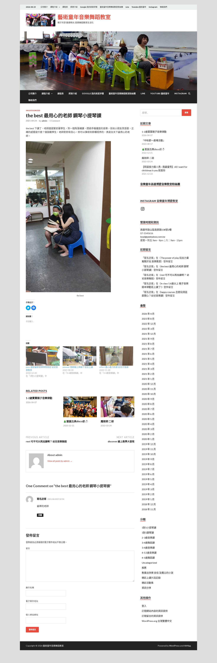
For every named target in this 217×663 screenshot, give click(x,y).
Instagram (153, 7)
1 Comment (54, 121)
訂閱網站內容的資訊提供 (155, 610)
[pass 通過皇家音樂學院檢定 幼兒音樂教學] (43, 356)
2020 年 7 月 (148, 409)
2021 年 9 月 (148, 338)
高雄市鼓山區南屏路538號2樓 (156, 229)
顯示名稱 (30, 587)
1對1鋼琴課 (148, 532)
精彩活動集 (148, 582)
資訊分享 (146, 587)
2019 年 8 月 (148, 464)
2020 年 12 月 (149, 383)
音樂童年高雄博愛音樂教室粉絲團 (160, 184)
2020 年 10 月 (149, 393)
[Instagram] (142, 208)
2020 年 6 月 (148, 414)
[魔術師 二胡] (117, 418)
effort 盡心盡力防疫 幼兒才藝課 (113, 367)
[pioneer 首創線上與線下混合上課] (79, 356)
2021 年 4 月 (148, 363)
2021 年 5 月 (148, 358)
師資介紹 (74, 7)
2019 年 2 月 (148, 494)
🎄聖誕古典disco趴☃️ (75, 421)
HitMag (187, 645)
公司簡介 (44, 7)
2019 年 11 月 (149, 449)
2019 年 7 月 (148, 469)
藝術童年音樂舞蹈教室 (84, 17)
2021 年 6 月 (148, 353)
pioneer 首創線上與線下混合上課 (78, 367)
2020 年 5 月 (148, 419)
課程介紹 (53, 7)
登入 (144, 605)
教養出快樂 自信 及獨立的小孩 (157, 572)
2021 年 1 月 (148, 378)
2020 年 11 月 (149, 388)
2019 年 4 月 (148, 484)
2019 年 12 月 (149, 444)
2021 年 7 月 (148, 348)
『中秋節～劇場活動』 (153, 140)
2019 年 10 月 (149, 454)
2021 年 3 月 (148, 368)
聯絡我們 (163, 7)
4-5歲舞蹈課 (148, 557)
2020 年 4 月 (148, 424)
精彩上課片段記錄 (151, 577)
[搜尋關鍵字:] (165, 112)
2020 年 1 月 (148, 439)
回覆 (40, 515)
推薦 (144, 567)
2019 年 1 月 (148, 499)
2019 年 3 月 (148, 489)
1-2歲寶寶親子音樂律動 (39, 398)
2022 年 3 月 (148, 328)
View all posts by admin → (59, 460)
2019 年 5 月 (148, 479)
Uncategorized (33, 110)
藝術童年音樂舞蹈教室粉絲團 (111, 7)
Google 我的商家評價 (88, 7)
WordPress (174, 645)
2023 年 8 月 (148, 318)
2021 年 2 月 (148, 373)
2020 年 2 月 (148, 434)
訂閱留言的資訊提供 (152, 615)
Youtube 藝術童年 (139, 7)
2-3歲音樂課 (148, 537)
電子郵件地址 (32, 601)
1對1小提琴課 (149, 527)
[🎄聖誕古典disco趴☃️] (80, 418)
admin (44, 121)
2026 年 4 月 (148, 313)
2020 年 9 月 (148, 399)
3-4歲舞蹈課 (148, 542)
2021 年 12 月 (149, 333)
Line (127, 7)
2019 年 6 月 (148, 474)
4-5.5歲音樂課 (149, 552)
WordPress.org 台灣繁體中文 (157, 620)
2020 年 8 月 (148, 404)
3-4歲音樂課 (148, 547)
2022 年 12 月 (149, 323)
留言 (28, 548)
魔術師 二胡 (107, 421)
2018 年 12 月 (149, 504)
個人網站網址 (32, 614)
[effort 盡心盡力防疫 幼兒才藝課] (116, 356)
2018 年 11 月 (149, 509)
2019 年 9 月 (148, 459)
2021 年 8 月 (148, 343)
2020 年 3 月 (148, 429)
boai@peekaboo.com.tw (152, 236)
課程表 (65, 7)
